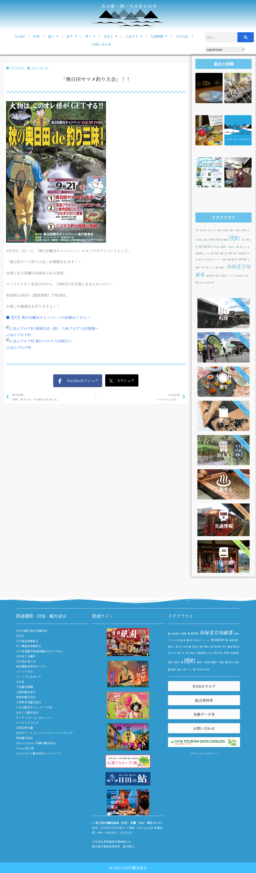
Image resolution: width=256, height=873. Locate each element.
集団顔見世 (206, 246)
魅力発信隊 (209, 239)
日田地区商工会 (26, 661)
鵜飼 (226, 239)
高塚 (243, 230)
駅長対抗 (209, 282)
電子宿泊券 (215, 646)
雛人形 (224, 253)
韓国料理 (210, 275)
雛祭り (224, 246)
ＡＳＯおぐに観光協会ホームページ (38, 753)
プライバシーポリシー (204, 753)
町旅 (36, 36)
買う (88, 36)
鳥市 (224, 646)
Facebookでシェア (80, 380)
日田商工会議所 (26, 656)
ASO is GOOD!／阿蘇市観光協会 (36, 743)
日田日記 (181, 36)
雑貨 (219, 230)
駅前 (238, 230)
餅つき (243, 246)
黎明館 (243, 259)
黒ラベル (210, 267)
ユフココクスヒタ (27, 723)
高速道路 (241, 253)
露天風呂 (215, 253)
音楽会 (217, 246)
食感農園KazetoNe (204, 652)
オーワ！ (34, 717)
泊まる (108, 36)
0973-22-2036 (145, 828)
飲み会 (202, 259)
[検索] (245, 37)
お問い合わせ (101, 44)
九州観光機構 (24, 687)
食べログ (211, 230)
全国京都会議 (24, 728)
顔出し (232, 246)
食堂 (187, 652)
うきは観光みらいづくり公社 (34, 707)
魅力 (232, 230)
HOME (20, 36)
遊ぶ (51, 36)
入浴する (131, 36)
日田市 (20, 636)
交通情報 (156, 36)
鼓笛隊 (219, 239)
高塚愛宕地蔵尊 (216, 632)
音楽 (246, 275)
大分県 (20, 682)
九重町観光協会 (26, 692)
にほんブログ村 (18, 334)
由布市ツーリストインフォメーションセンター (45, 733)
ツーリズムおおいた (28, 677)
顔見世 (234, 259)
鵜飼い (222, 267)
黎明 (230, 253)
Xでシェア (123, 380)
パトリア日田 (24, 672)
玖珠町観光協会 (26, 697)
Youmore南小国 (25, 748)
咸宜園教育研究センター (31, 666)
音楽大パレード (214, 259)
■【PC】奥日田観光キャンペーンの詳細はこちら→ (48, 317)
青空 (203, 267)
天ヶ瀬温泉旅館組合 (28, 646)
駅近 (218, 275)
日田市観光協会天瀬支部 (31, 631)
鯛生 (201, 239)
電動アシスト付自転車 (232, 275)
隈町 (235, 238)
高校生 (226, 230)
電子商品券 (200, 230)
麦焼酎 (183, 633)
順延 (225, 259)
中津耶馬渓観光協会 (28, 702)
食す (69, 36)
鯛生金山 (199, 282)
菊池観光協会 (24, 738)
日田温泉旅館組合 (27, 641)
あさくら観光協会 (27, 712)
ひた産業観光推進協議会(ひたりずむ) (39, 651)
